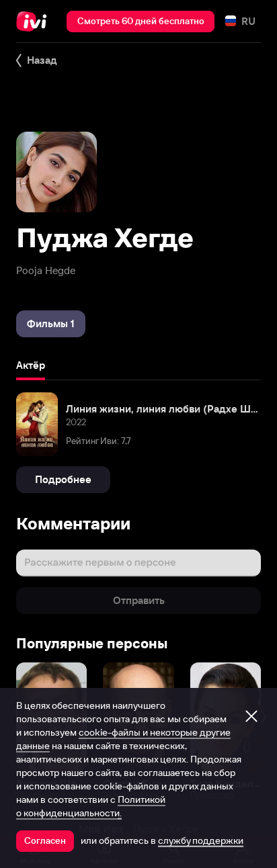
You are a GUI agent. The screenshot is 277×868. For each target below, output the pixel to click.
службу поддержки (200, 840)
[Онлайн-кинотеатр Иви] (34, 21)
